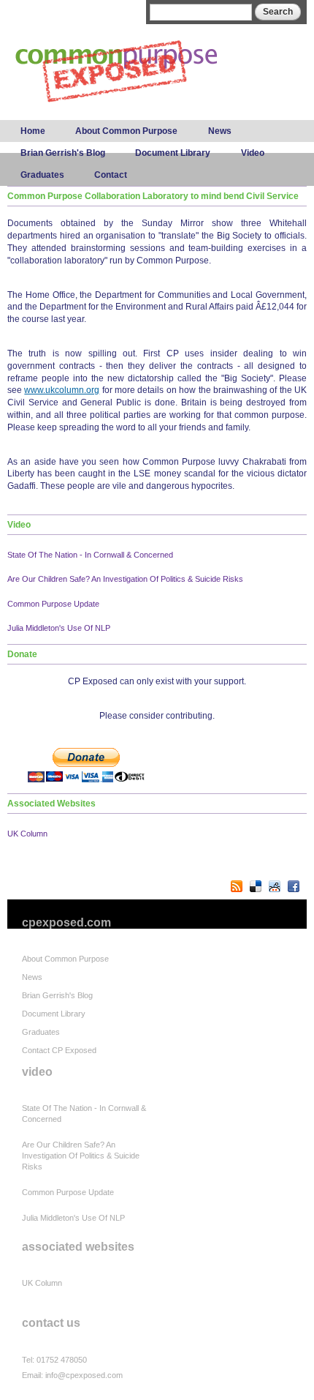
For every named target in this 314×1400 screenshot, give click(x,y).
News (219, 131)
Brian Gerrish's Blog (62, 153)
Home (32, 131)
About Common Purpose (126, 131)
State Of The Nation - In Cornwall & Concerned (90, 554)
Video (252, 153)
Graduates (42, 175)
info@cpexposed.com (84, 1375)
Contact (110, 175)
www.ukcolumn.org (61, 390)
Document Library (172, 153)
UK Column (27, 833)
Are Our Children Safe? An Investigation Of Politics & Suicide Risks (125, 578)
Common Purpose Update (53, 603)
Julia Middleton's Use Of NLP (58, 628)
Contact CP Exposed (59, 1050)
